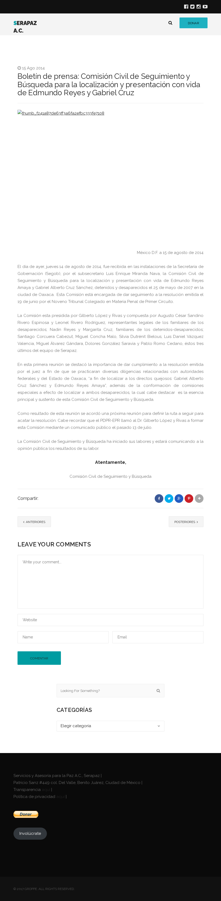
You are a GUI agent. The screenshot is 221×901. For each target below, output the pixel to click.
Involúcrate (30, 833)
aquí (46, 789)
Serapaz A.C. (25, 27)
